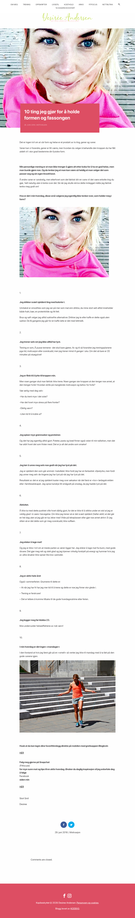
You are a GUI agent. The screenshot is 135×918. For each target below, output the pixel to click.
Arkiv (81, 4)
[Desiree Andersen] (67, 16)
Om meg (14, 4)
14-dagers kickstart (65, 8)
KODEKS (75, 908)
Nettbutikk (107, 4)
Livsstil (55, 4)
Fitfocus (93, 4)
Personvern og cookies (87, 902)
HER (22, 752)
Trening (26, 4)
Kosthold (69, 4)
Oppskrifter (41, 4)
